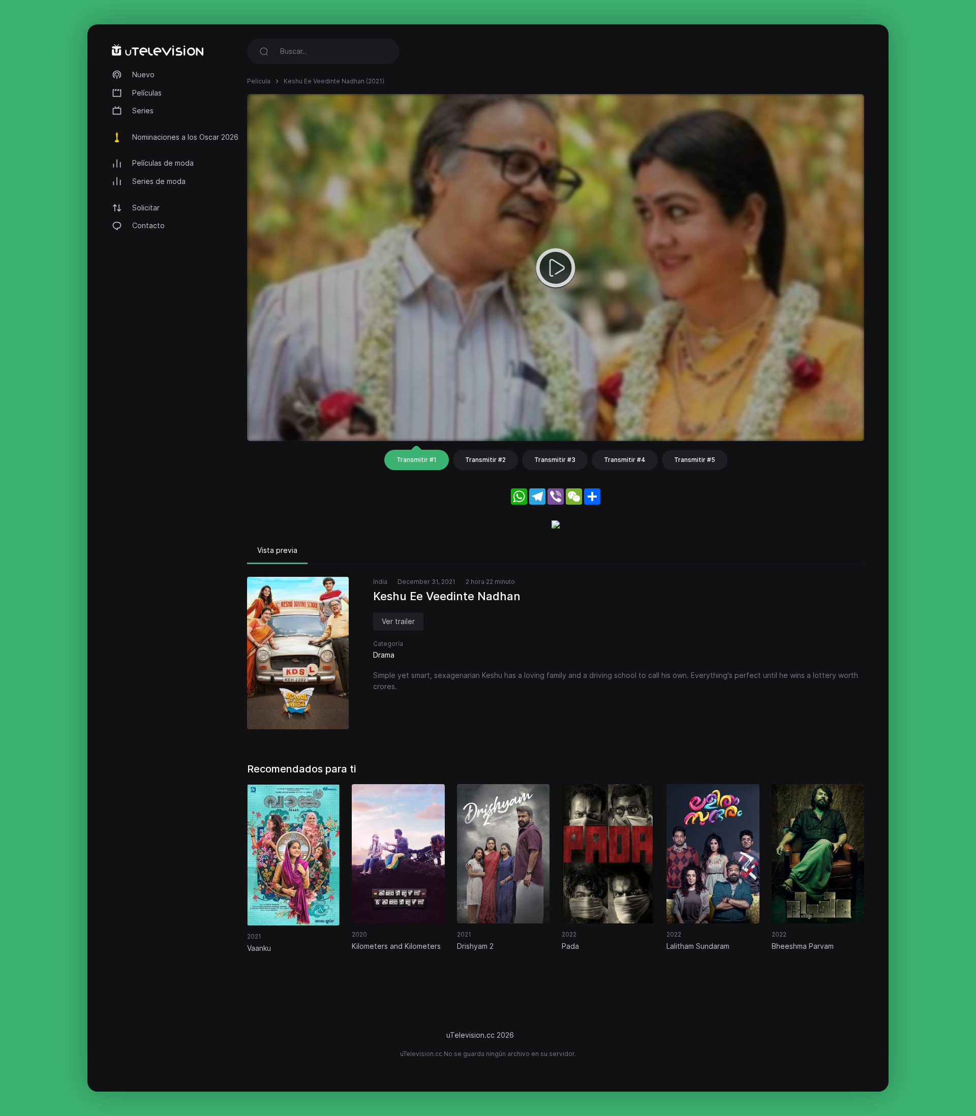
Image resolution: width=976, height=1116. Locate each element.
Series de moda (159, 181)
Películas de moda (163, 163)
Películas (147, 92)
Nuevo (143, 74)
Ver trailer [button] (398, 621)
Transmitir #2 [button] (485, 459)
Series (143, 110)
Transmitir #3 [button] (554, 459)
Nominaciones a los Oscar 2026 (185, 137)
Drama (383, 654)
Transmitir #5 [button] (694, 459)
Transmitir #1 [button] (416, 459)
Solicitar (146, 207)
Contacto (148, 225)
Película (258, 81)
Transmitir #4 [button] (625, 459)
